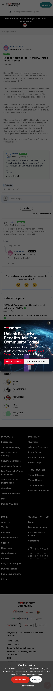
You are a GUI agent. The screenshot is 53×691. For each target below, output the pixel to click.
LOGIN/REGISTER (13, 361)
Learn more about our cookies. (29, 674)
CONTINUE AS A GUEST (36, 361)
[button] (26, 686)
